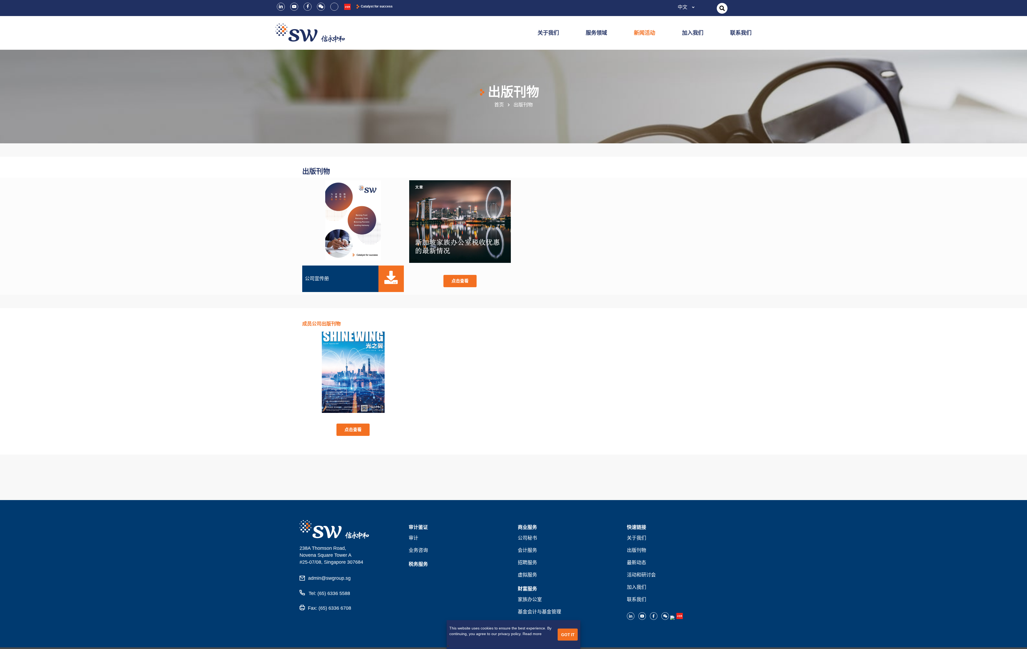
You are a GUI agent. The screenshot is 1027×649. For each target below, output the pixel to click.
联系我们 (636, 599)
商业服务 (527, 527)
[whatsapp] (334, 7)
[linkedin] (281, 7)
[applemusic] (347, 6)
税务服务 (418, 564)
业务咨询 (418, 550)
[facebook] (308, 7)
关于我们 (636, 538)
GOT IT (567, 634)
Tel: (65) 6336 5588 (328, 593)
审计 (413, 538)
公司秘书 (527, 538)
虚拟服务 (527, 575)
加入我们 (636, 587)
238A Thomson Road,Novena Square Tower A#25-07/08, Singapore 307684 (331, 555)
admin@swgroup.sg (329, 578)
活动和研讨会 (641, 575)
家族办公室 (530, 599)
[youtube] (294, 7)
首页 (499, 104)
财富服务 (527, 589)
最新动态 (636, 562)
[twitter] (321, 7)
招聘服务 (527, 562)
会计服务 (527, 550)
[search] (722, 8)
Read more (532, 634)
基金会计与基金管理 (539, 612)
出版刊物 (636, 550)
